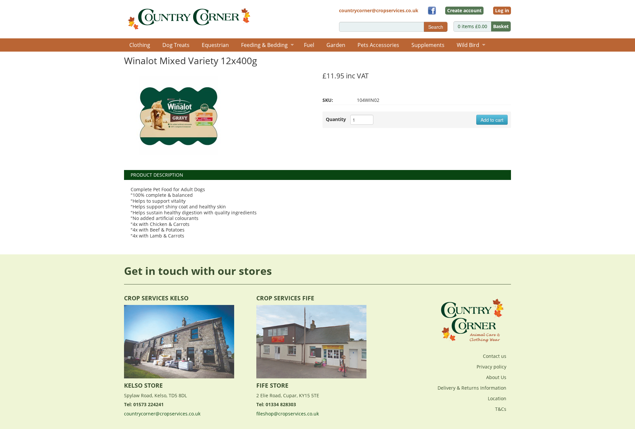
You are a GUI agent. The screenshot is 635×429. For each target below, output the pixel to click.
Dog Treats (176, 45)
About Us (496, 377)
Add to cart (492, 119)
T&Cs (500, 409)
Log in (502, 10)
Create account (464, 10)
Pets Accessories (378, 45)
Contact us (494, 356)
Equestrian (215, 45)
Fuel (309, 45)
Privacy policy (491, 367)
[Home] (189, 17)
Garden (335, 45)
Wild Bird (468, 45)
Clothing (139, 45)
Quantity (336, 119)
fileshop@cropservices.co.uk (287, 413)
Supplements (427, 45)
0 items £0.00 (483, 26)
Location (497, 398)
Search (435, 26)
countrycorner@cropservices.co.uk (162, 413)
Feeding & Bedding (264, 45)
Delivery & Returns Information (472, 388)
